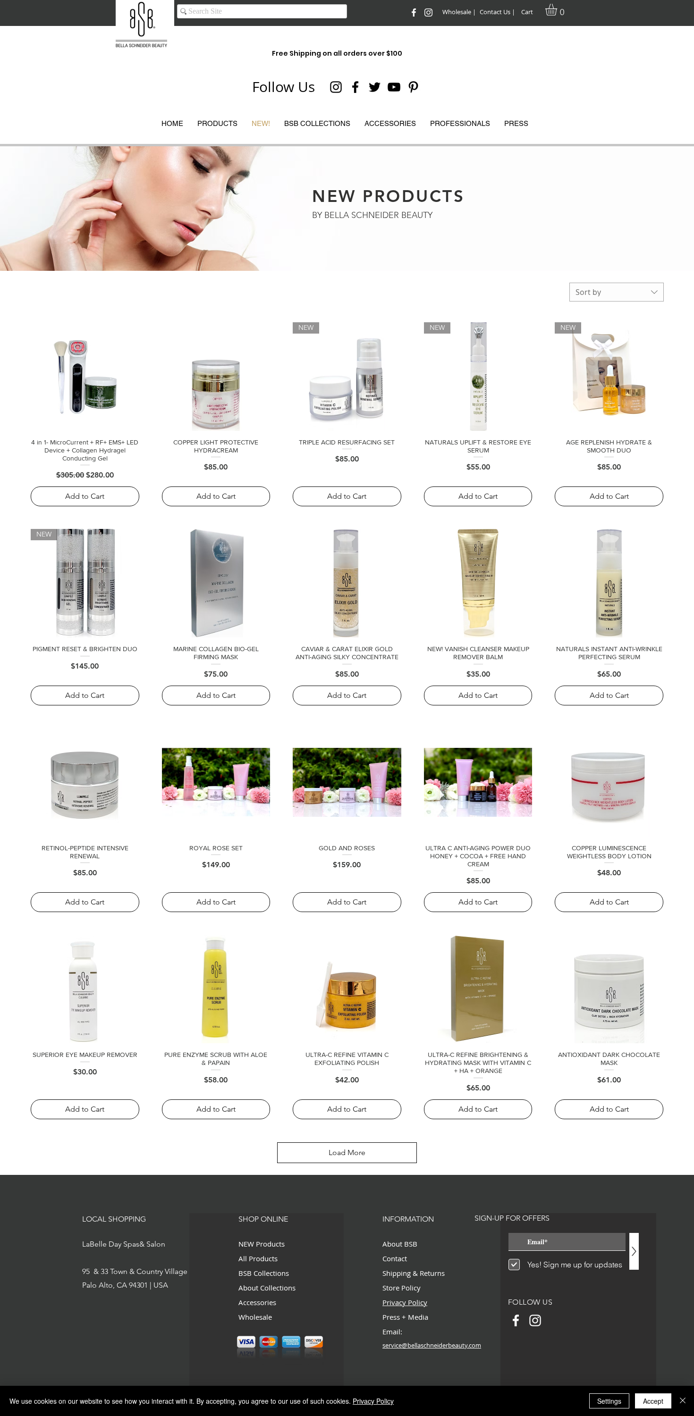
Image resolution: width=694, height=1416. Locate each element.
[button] (558, 10)
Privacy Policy (373, 1401)
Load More (347, 1152)
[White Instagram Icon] (428, 12)
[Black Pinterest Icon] (413, 87)
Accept (653, 1401)
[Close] (682, 1400)
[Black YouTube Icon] (394, 87)
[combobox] (616, 292)
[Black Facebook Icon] (355, 87)
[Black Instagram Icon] (336, 87)
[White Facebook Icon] (413, 12)
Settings (609, 1401)
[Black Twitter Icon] (374, 87)
